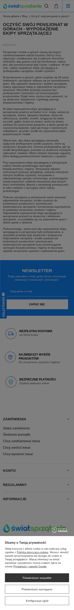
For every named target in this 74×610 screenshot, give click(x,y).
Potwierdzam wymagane (37, 589)
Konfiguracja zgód (37, 600)
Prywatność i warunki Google (30, 566)
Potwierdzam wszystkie (37, 577)
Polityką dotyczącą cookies (32, 552)
